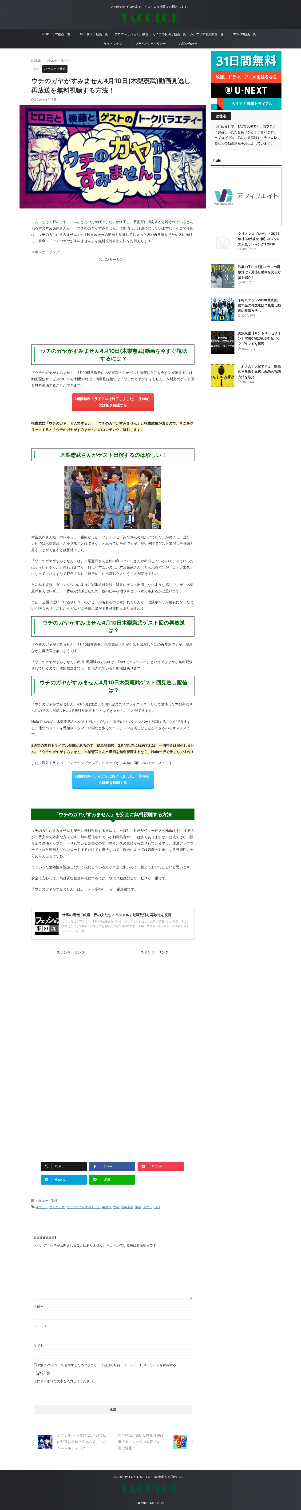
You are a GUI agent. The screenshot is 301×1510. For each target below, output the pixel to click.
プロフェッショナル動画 (131, 34)
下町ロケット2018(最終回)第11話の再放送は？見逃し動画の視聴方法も (259, 305)
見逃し (147, 1207)
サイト (39, 1345)
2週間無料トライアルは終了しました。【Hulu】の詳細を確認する (113, 402)
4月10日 (42, 1207)
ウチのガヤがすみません (83, 1207)
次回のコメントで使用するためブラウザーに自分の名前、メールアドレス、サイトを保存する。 (108, 1365)
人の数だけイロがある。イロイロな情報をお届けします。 (150, 1476)
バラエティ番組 (46, 1200)
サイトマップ (113, 43)
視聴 (157, 1207)
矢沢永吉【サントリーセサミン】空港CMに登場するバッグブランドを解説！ (259, 338)
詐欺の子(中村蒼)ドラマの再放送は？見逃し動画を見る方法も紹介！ (259, 272)
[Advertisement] (112, 295)
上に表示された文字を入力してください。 (65, 1381)
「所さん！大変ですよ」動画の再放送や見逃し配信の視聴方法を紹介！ (259, 371)
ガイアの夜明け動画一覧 (169, 34)
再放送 (106, 1207)
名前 (38, 1306)
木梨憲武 (127, 1207)
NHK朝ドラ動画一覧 (94, 34)
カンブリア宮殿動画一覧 (207, 34)
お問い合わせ (188, 43)
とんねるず (57, 1207)
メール (40, 1326)
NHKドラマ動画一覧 (56, 34)
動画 (116, 1207)
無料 (138, 1207)
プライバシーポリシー (150, 43)
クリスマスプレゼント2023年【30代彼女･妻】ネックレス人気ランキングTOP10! (259, 239)
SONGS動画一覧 (244, 34)
